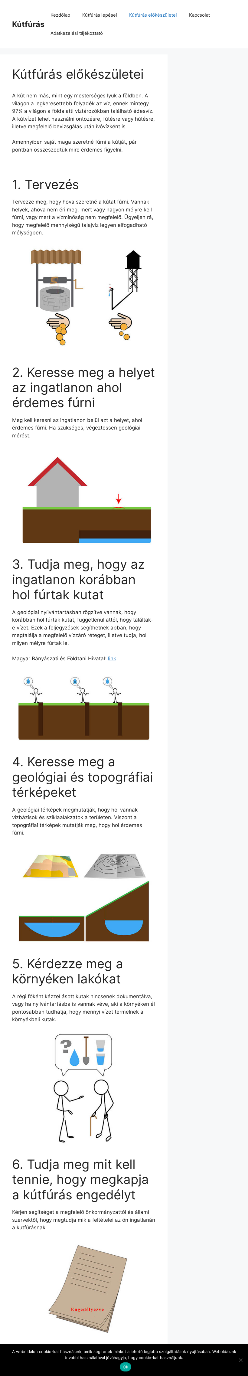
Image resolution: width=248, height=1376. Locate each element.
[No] (240, 1360)
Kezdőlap (60, 15)
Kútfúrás (28, 24)
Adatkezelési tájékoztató (77, 33)
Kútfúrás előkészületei (153, 15)
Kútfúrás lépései (99, 15)
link (112, 658)
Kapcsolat (199, 15)
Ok (125, 1367)
